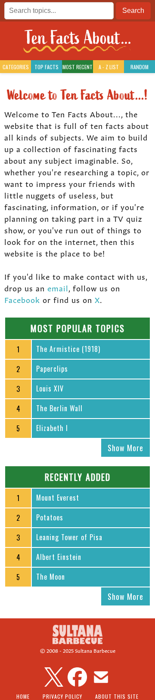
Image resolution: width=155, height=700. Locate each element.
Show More (125, 447)
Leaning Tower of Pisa (69, 537)
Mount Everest (57, 497)
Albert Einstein (58, 557)
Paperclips (52, 369)
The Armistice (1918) (68, 349)
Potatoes (49, 517)
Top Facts (46, 66)
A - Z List (109, 66)
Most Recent (77, 66)
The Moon (50, 577)
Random (139, 66)
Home (23, 696)
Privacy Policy (62, 696)
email (57, 287)
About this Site (117, 696)
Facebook (22, 299)
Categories (16, 66)
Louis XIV (50, 388)
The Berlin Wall (59, 408)
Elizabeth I (52, 428)
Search (133, 10)
